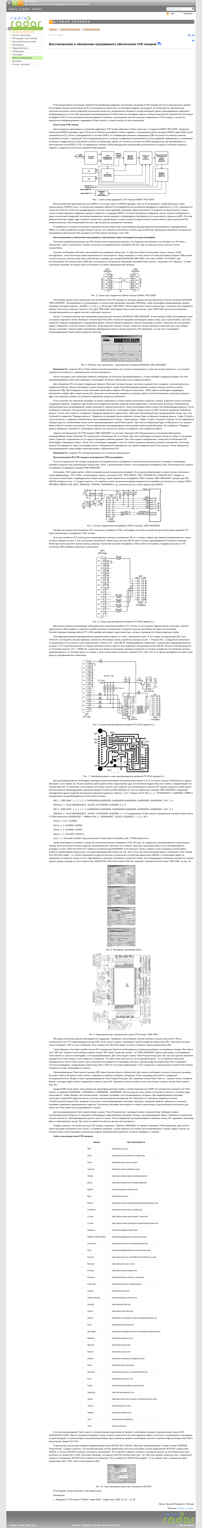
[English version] (20, 2)
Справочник (18, 51)
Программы (18, 45)
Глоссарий (17, 54)
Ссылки (97, 1525)
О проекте (25, 9)
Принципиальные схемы (24, 41)
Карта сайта (24, 1525)
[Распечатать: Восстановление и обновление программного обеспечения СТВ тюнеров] (193, 35)
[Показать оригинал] (121, 992)
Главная (53, 29)
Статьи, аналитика (21, 35)
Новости (13, 9)
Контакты (37, 9)
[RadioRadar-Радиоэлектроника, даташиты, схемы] (9, 2)
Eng (33, 1525)
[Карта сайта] (15, 2)
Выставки (16, 61)
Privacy (116, 1525)
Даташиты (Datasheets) (23, 32)
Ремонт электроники (22, 58)
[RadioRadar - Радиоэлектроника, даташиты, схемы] (25, 21)
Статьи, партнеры (21, 64)
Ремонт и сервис (186, 1508)
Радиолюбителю (20, 48)
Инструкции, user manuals (24, 38)
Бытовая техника (91, 29)
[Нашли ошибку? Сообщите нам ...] (189, 35)
